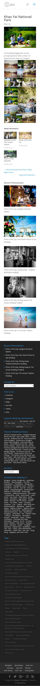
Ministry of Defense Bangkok (14, 605)
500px (8, 402)
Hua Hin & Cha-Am (11, 580)
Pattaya (7, 425)
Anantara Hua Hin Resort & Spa (14, 541)
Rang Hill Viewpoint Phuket (13, 622)
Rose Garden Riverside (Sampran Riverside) (18, 632)
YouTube (9, 405)
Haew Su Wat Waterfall (9, 160)
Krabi (13, 427)
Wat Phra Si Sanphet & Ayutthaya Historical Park (20, 646)
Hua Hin (14, 425)
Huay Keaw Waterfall (27, 175)
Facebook (9, 395)
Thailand (7, 639)
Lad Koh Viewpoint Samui (13, 594)
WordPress (21, 683)
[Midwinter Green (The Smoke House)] (10, 135)
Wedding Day (9, 653)
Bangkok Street (9, 559)
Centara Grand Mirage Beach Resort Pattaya (19, 563)
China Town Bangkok (20, 569)
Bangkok (29, 423)
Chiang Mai (21, 423)
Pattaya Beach (16, 608)
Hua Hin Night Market (11, 583)
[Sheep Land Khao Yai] (25, 135)
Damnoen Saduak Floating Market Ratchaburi (19, 577)
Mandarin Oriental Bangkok (13, 598)
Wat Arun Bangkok (10, 642)
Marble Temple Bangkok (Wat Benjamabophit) (19, 601)
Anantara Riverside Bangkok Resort (16, 545)
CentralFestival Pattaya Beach (14, 566)
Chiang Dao (29, 566)
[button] (11, 64)
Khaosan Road (9, 587)
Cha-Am (30, 425)
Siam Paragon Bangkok (23, 635)
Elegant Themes (20, 680)
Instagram (9, 399)
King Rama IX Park (29, 587)
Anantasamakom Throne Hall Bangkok (17, 548)
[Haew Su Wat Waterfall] (10, 154)
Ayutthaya (28, 427)
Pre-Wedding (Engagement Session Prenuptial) (19, 615)
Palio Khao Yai (29, 605)
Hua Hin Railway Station (27, 583)
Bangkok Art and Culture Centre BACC (17, 555)
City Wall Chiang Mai (11, 573)
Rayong (6, 427)
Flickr (7, 412)
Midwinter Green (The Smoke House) (10, 142)
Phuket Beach (9, 612)
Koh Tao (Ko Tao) (26, 591)
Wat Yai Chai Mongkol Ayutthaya (15, 649)
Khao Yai (7, 24)
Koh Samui (14, 421)
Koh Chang (22, 425)
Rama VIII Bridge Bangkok (13, 619)
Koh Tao (18, 670)
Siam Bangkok (9, 635)
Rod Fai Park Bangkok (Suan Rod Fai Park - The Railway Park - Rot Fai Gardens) (19, 627)
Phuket (6, 421)
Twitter (8, 409)
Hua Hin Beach (23, 580)
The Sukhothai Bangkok (20, 639)
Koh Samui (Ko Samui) (11, 591)
